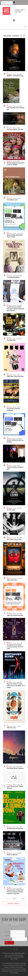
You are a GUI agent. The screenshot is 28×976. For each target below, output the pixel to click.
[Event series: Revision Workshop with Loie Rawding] (20, 438)
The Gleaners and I (12, 200)
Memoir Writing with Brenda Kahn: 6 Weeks (14, 236)
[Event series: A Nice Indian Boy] (20, 578)
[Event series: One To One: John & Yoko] (20, 538)
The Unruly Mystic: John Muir (15, 129)
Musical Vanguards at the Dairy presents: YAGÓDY (15, 163)
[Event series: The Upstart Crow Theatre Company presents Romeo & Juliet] (21, 643)
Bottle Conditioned (12, 854)
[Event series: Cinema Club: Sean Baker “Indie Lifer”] (20, 766)
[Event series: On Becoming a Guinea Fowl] (20, 827)
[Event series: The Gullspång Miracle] (20, 275)
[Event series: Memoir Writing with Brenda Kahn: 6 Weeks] (21, 233)
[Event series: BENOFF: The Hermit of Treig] (20, 74)
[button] (13, 2)
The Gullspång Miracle (13, 277)
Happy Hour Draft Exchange (15, 615)
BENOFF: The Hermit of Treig (15, 76)
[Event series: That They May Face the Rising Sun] (20, 106)
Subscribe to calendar (13, 903)
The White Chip (11, 340)
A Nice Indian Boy (12, 580)
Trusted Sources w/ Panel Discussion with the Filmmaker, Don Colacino (15, 308)
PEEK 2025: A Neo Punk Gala (15, 376)
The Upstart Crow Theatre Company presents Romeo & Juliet (15, 646)
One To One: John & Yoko (14, 539)
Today (14, 898)
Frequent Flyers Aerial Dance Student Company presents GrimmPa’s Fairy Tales (15, 891)
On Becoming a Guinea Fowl (15, 828)
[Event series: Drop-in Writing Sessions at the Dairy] (21, 784)
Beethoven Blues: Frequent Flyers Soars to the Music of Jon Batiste (16, 685)
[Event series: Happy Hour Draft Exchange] (20, 613)
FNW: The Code (11, 728)
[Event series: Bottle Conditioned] (20, 853)
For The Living (11, 510)
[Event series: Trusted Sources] (20, 305)
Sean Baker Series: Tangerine (15, 768)
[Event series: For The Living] (20, 508)
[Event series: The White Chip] (20, 338)
